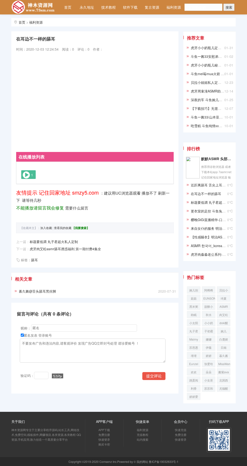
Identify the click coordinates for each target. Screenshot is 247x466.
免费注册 (104, 435)
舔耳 (34, 259)
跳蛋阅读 (193, 381)
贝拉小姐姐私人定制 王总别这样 (215, 82)
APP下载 (104, 430)
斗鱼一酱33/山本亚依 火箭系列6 (215, 117)
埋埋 (194, 356)
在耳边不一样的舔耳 (206, 193)
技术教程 (108, 7)
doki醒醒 (224, 323)
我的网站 (142, 461)
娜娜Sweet (209, 340)
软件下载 (130, 7)
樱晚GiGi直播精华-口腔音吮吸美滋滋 (218, 219)
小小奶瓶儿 (208, 323)
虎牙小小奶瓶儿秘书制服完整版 (214, 65)
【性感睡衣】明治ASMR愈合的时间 (217, 237)
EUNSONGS (209, 298)
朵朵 (209, 372)
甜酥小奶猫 (208, 307)
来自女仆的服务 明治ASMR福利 (215, 228)
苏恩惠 (193, 347)
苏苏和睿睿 (208, 389)
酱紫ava (223, 372)
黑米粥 (193, 306)
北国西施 (223, 381)
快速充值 (180, 430)
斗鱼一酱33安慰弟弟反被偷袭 (213, 56)
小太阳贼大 (193, 323)
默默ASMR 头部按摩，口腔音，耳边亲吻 (217, 159)
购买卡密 (104, 444)
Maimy (193, 339)
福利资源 (173, 7)
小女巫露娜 (208, 381)
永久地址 (87, 7)
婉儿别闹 (193, 291)
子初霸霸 (208, 332)
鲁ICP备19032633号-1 (163, 461)
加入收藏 (46, 228)
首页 (67, 7)
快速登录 (104, 439)
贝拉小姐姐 (223, 291)
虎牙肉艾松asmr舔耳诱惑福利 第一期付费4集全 (65, 248)
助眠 (194, 315)
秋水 (209, 315)
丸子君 (193, 331)
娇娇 (209, 356)
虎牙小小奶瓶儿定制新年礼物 (213, 47)
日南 (223, 347)
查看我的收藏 (62, 228)
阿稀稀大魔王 (208, 291)
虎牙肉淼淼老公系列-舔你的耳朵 (215, 254)
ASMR (224, 306)
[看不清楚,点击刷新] (57, 376)
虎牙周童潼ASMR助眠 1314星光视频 (218, 91)
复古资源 (152, 7)
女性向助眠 (197, 7)
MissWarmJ (224, 364)
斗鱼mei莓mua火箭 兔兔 (209, 73)
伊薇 (209, 347)
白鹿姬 (223, 339)
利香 (194, 388)
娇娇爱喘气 (193, 397)
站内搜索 (92, 21)
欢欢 (194, 372)
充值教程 (142, 435)
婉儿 (223, 331)
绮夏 (223, 298)
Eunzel (193, 364)
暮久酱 (223, 356)
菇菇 (194, 298)
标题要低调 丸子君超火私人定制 (54, 241)
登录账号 (45, 335)
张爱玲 (208, 364)
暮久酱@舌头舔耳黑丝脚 (37, 291)
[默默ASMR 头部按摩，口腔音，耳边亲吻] (193, 167)
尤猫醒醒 (223, 389)
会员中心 (70, 21)
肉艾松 (223, 315)
